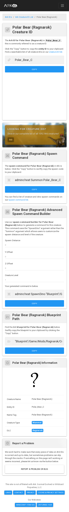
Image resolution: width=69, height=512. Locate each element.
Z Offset (9, 263)
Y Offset (9, 252)
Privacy (30, 492)
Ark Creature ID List (24, 17)
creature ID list (55, 52)
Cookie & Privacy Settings (50, 492)
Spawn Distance (12, 240)
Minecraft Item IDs (25, 505)
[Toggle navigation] (62, 5)
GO (10, 140)
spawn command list (18, 200)
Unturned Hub (45, 505)
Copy (34, 69)
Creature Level (11, 275)
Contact (18, 492)
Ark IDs (8, 17)
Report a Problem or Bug (34, 469)
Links (8, 492)
